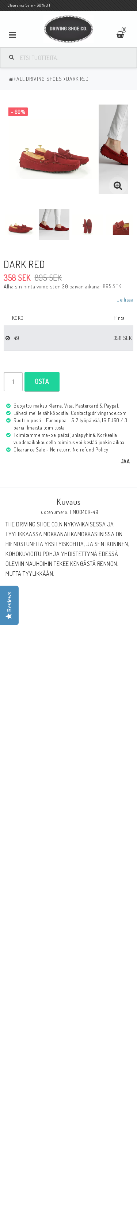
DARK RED (77, 79)
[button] (118, 186)
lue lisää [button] (124, 299)
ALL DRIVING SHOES (39, 79)
